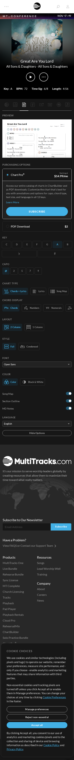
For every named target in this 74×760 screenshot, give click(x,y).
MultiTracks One (13, 563)
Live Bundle (10, 568)
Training (42, 574)
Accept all (37, 725)
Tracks (7, 597)
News (40, 600)
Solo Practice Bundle (15, 637)
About (41, 589)
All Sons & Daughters (21, 66)
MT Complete (11, 586)
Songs (40, 563)
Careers (42, 594)
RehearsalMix (11, 626)
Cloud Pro (9, 620)
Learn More (12, 202)
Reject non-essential (37, 717)
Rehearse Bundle (13, 574)
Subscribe (37, 211)
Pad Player (9, 609)
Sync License (10, 580)
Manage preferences (37, 709)
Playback (8, 603)
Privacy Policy (15, 749)
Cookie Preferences (54, 697)
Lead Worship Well (49, 568)
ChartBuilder (11, 632)
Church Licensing (13, 591)
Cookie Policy (51, 745)
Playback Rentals (13, 614)
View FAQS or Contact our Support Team (28, 545)
